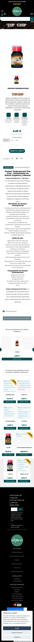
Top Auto (10, 474)
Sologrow (17, 591)
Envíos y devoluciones (17, 587)
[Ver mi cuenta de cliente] (2, 11)
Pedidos (17, 560)
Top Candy (24, 421)
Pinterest (21, 158)
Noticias (17, 602)
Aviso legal (17, 589)
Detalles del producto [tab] (22, 167)
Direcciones (17, 567)
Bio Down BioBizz (10, 421)
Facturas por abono (17, 563)
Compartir (12, 158)
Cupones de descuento (17, 571)
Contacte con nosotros (17, 600)
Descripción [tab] (8, 167)
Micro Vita (24, 394)
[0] (2, 14)
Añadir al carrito (17, 151)
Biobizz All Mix (24, 474)
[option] (17, 349)
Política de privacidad (17, 596)
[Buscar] (32, 19)
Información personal (17, 552)
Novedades (17, 578)
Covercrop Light (10, 394)
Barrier (17, 352)
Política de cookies (17, 598)
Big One (8, 447)
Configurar (17, 637)
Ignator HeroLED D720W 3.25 (24, 447)
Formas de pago (17, 594)
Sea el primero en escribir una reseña (18, 318)
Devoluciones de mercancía (17, 556)
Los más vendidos (17, 581)
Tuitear (17, 158)
